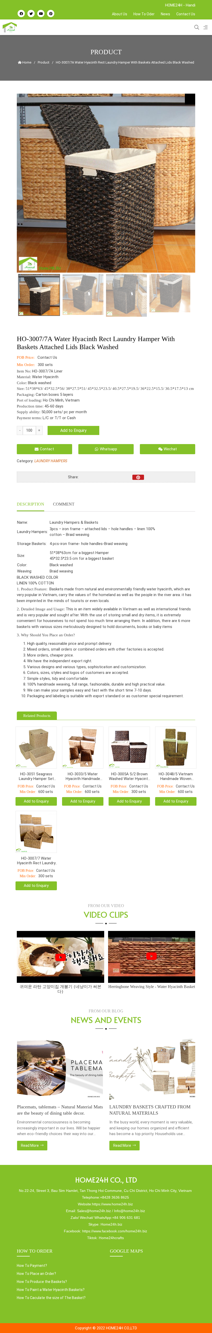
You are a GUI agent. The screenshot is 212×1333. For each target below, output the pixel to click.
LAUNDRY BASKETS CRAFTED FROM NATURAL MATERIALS (57, 1110)
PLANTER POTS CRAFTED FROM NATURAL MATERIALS (144, 1110)
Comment (63, 504)
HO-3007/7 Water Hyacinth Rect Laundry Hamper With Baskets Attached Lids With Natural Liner (36, 860)
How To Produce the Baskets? (42, 1282)
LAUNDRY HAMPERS (50, 461)
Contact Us (185, 14)
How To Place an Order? (36, 1274)
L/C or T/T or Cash (59, 418)
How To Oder (144, 14)
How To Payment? (32, 1265)
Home (26, 62)
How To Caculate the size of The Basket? (51, 1298)
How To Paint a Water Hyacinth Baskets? (51, 1290)
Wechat (170, 449)
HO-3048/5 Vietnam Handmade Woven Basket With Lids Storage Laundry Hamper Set (176, 776)
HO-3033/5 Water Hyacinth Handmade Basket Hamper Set (83, 776)
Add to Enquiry (73, 430)
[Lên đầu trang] (198, 1320)
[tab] (30, 505)
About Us (119, 14)
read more (30, 1145)
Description (30, 504)
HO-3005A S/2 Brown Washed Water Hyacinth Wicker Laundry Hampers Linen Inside (129, 776)
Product (43, 62)
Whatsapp (108, 449)
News (165, 14)
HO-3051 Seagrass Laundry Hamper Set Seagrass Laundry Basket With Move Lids (36, 776)
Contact (47, 449)
